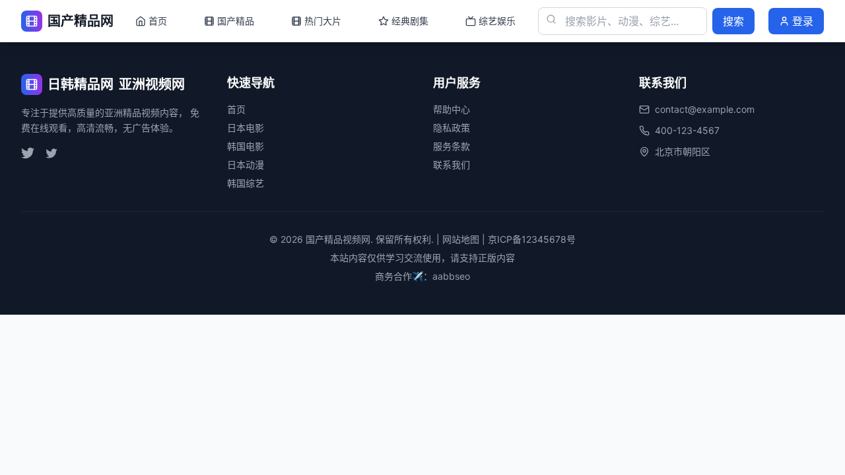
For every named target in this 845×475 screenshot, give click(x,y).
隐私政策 (451, 127)
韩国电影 (245, 146)
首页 (236, 109)
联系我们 (451, 164)
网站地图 (460, 239)
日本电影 (245, 127)
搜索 (733, 21)
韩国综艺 (245, 183)
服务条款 (451, 146)
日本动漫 (245, 164)
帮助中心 (451, 109)
